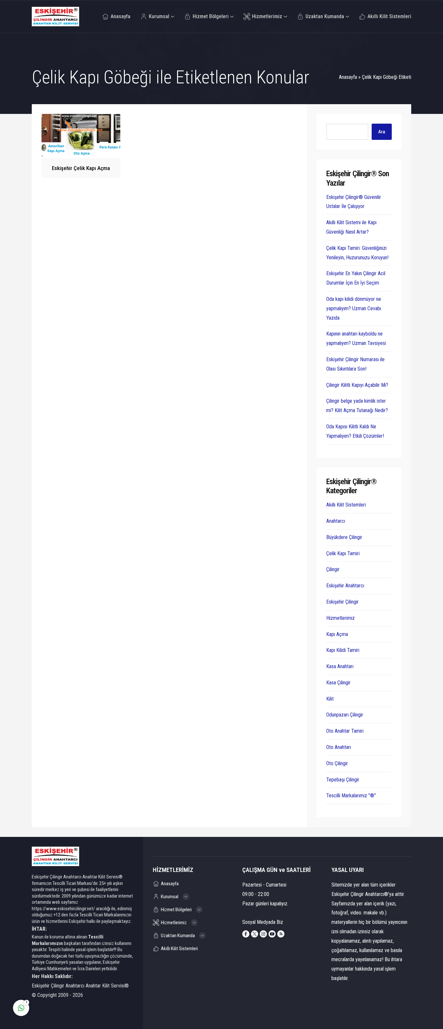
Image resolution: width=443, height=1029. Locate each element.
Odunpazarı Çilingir (344, 715)
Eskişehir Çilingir (342, 602)
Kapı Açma (337, 634)
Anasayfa (348, 77)
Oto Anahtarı (338, 747)
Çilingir (333, 569)
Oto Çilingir (337, 763)
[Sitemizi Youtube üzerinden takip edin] (272, 933)
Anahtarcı (335, 521)
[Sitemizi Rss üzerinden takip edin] (280, 933)
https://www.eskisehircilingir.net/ (63, 909)
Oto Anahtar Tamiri (345, 731)
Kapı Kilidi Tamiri (342, 650)
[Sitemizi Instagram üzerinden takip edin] (263, 933)
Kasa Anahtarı (339, 666)
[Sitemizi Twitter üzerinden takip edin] (254, 933)
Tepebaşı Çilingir (342, 780)
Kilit (330, 699)
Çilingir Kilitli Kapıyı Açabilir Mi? (357, 385)
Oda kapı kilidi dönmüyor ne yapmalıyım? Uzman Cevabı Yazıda (353, 308)
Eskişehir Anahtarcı (345, 585)
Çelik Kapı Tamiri (343, 553)
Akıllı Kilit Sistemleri (346, 505)
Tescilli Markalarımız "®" (351, 795)
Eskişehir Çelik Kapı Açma (81, 168)
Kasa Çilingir (338, 683)
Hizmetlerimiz (340, 618)
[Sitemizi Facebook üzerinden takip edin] (245, 933)
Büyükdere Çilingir (344, 537)
